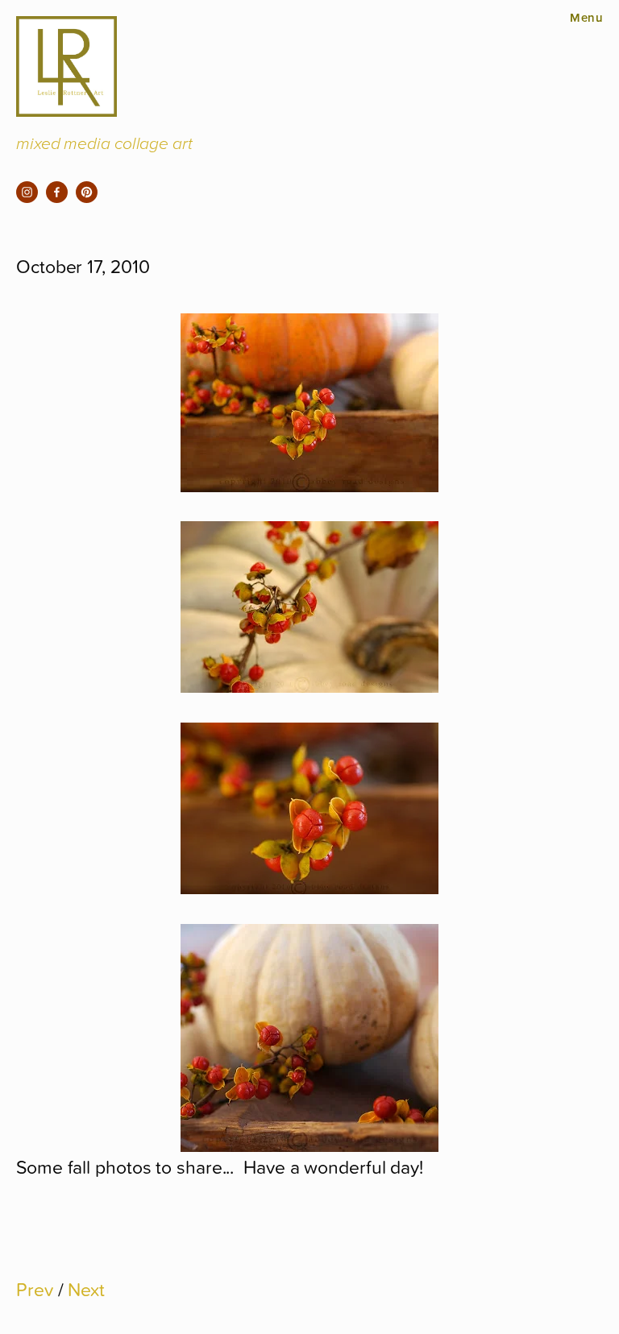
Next (86, 1289)
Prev (34, 1289)
